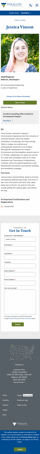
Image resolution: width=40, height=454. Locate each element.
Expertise (6, 400)
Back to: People (20, 20)
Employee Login (22, 400)
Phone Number (10, 279)
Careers (19, 395)
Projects (5, 405)
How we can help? (10, 288)
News (5, 415)
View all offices (18, 382)
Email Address (9, 271)
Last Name (8, 253)
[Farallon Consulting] (11, 5)
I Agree (20, 449)
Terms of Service (26, 318)
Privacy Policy (13, 318)
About (5, 395)
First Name (8, 245)
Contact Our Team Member (13, 235)
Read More (7, 121)
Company (7, 262)
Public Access (22, 405)
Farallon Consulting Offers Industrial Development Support (18, 115)
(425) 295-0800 (19, 380)
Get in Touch (20, 103)
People (5, 410)
